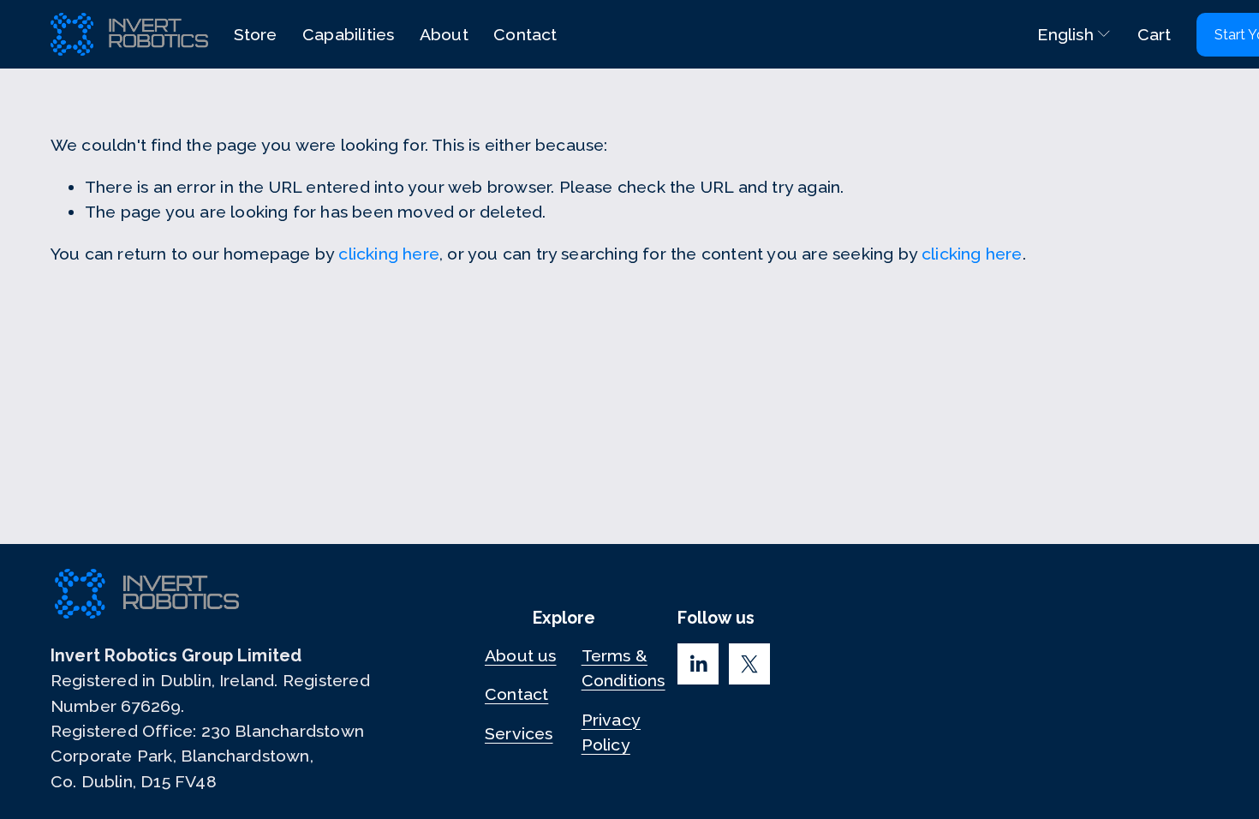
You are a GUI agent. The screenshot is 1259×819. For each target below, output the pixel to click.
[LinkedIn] (698, 663)
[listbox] (1062, 35)
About (444, 35)
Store (255, 35)
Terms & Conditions (623, 668)
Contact (525, 35)
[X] (749, 663)
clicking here (388, 254)
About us (521, 656)
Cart (1154, 35)
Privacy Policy (611, 732)
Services (519, 734)
